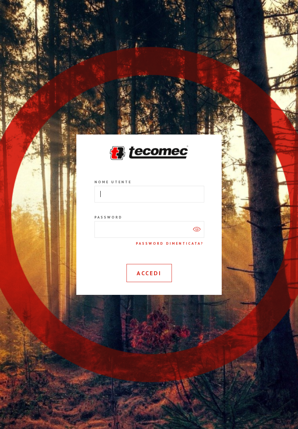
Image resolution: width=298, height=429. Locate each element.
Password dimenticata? (170, 243)
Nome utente (113, 182)
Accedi (149, 273)
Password (108, 217)
